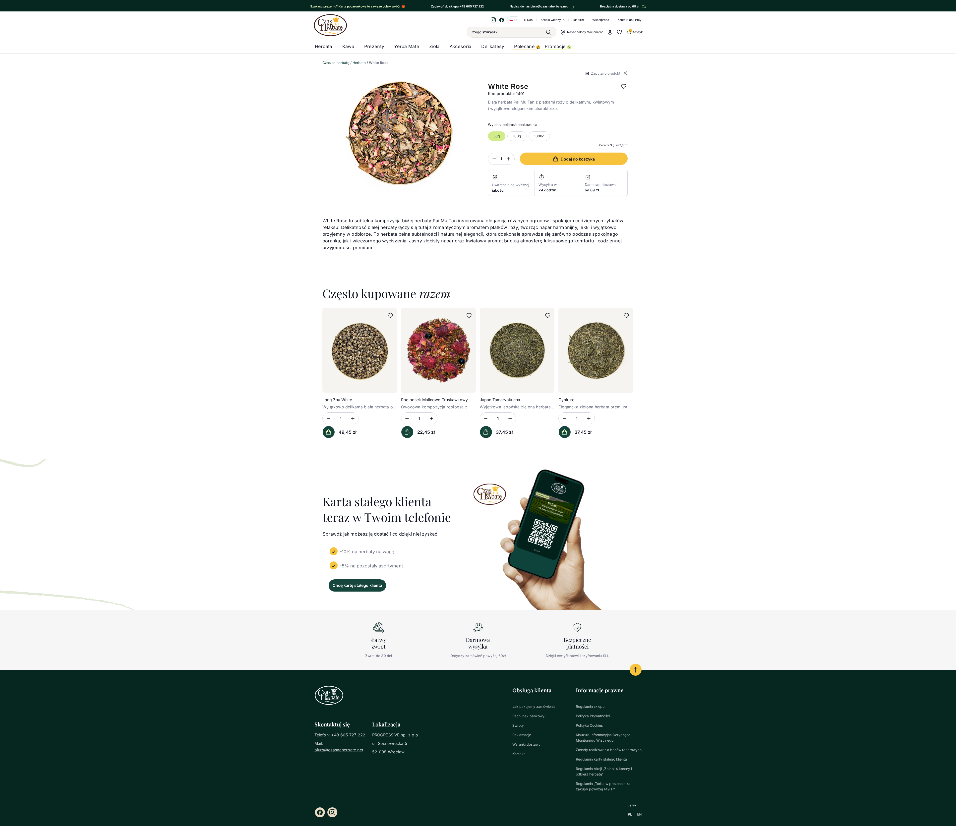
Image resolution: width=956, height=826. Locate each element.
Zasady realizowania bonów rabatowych (609, 750)
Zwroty (518, 725)
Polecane (524, 46)
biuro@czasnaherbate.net (338, 749)
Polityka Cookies (589, 725)
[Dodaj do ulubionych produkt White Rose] (624, 86)
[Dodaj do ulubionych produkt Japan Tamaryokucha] (548, 316)
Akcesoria (461, 46)
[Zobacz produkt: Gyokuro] (595, 350)
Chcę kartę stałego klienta (357, 585)
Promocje (555, 46)
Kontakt (518, 754)
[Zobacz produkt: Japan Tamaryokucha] (517, 350)
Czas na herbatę (335, 62)
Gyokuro (566, 399)
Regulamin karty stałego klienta (601, 759)
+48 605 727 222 (348, 734)
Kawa (348, 46)
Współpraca (600, 20)
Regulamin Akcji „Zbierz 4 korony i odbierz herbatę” (604, 771)
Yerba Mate (406, 46)
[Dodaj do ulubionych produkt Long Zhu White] (390, 316)
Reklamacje (521, 735)
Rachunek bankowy (528, 716)
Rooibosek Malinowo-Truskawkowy (434, 399)
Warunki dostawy (526, 744)
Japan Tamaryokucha (500, 399)
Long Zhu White (337, 399)
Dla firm (578, 20)
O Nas (528, 20)
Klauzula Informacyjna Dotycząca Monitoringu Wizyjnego (603, 737)
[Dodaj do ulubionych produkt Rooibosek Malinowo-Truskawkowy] (469, 316)
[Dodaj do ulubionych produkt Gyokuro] (626, 316)
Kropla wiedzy (551, 20)
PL (630, 814)
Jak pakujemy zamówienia (533, 706)
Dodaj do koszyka (329, 432)
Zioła (434, 46)
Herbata (323, 46)
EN (639, 814)
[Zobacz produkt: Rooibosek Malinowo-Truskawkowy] (438, 350)
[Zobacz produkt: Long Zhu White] (359, 350)
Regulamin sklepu (590, 706)
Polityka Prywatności (593, 716)
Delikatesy (492, 46)
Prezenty (374, 46)
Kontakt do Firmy (629, 20)
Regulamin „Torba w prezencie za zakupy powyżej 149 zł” (603, 786)
